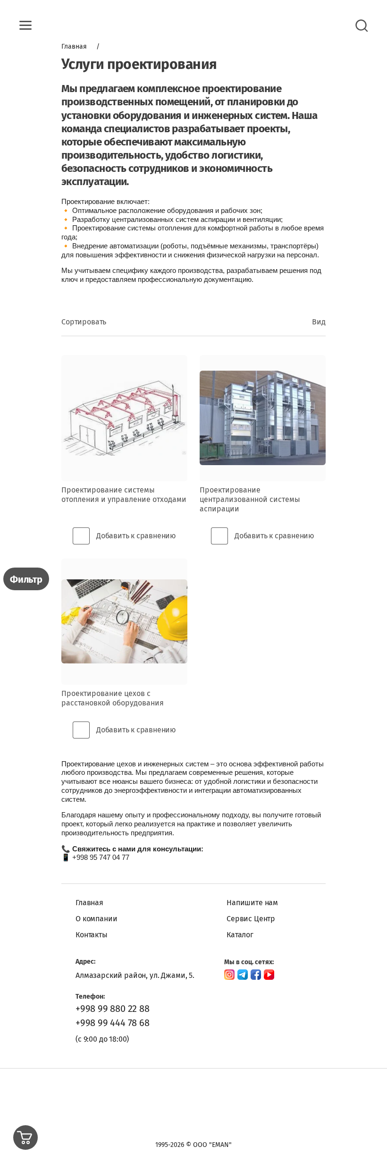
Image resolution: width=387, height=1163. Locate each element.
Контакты (92, 934)
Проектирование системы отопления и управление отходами (123, 494)
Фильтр (26, 579)
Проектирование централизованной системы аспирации (250, 499)
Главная (89, 902)
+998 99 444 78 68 (113, 1022)
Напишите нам (252, 902)
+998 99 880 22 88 (113, 1008)
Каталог (240, 934)
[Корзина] (25, 1137)
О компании (96, 918)
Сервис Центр (251, 918)
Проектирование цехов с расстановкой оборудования (112, 698)
